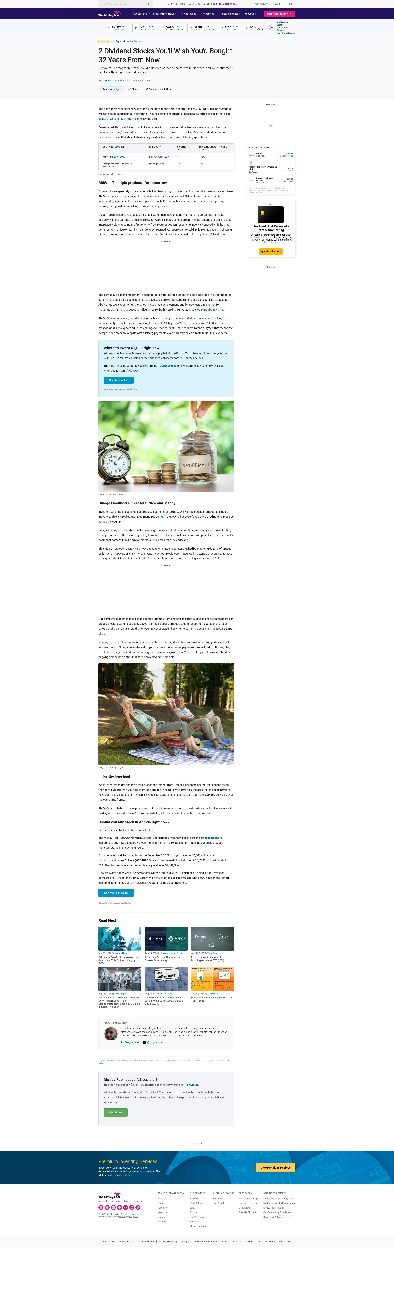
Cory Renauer (109, 80)
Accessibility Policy (168, 1241)
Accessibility (261, 4)
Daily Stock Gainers (282, 29)
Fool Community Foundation (277, 1212)
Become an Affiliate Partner (276, 1217)
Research (162, 1208)
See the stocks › (118, 380)
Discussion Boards (248, 1203)
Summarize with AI (158, 89)
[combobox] (125, 4)
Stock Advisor (196, 1203)
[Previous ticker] (100, 27)
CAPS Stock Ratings (249, 1198)
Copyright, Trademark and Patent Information (204, 1241)
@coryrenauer (155, 1042)
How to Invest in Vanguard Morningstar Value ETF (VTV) (207, 959)
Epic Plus (194, 1212)
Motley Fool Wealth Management (279, 1203)
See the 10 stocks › (116, 892)
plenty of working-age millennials (118, 118)
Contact (161, 1217)
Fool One (194, 1221)
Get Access (253, 172)
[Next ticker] (271, 27)
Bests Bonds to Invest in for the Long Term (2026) (212, 999)
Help (290, 4)
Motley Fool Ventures (273, 1208)
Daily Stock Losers (286, 33)
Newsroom (163, 1212)
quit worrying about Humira (207, 309)
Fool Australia (219, 1198)
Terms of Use (107, 1241)
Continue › (115, 1112)
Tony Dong (212, 953)
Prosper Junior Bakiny (172, 953)
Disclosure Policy (146, 1241)
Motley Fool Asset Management (278, 1198)
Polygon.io (133, 1217)
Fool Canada (219, 1203)
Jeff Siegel (120, 993)
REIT (163, 516)
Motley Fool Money (199, 1226)
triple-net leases (164, 535)
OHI (105, 166)
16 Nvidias (191, 1084)
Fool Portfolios (197, 1217)
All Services (195, 1198)
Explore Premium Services (129, 41)
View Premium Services (276, 1167)
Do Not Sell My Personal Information (275, 1241)
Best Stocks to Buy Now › (279, 14)
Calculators (244, 1208)
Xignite (122, 1217)
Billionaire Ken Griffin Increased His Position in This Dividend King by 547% (118, 960)
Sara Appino (167, 993)
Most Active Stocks (282, 23)
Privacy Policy (126, 1241)
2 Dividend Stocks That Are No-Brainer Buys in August (162, 959)
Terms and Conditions (242, 1241)
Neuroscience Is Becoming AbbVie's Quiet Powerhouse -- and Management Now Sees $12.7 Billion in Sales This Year (119, 1002)
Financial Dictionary (248, 1212)
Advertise (162, 1221)
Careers (161, 1203)
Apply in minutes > (270, 251)
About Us (162, 1198)
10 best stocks (167, 365)
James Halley (122, 953)
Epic (192, 1208)
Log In (278, 4)
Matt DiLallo (213, 993)
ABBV (113, 157)
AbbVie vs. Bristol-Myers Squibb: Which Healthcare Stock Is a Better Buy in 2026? (164, 1000)
